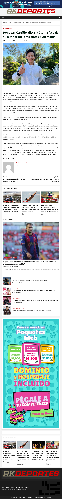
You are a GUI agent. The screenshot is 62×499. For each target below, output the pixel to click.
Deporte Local (10, 487)
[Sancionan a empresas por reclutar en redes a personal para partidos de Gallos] (12, 197)
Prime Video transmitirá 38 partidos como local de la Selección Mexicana (7, 310)
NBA (34, 447)
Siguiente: (45, 179)
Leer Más (7, 274)
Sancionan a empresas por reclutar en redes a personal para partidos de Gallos (11, 207)
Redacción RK (7, 40)
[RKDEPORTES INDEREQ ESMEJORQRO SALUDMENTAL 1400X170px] (31, 3)
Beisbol (44, 199)
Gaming (24, 489)
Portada (10, 28)
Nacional (5, 28)
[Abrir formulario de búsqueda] (59, 17)
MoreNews (40, 497)
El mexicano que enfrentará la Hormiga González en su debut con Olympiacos (7, 291)
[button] (3, 17)
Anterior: (14, 179)
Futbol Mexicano (8, 257)
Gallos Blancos (8, 201)
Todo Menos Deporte (15, 489)
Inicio (3, 487)
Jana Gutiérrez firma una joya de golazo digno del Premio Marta (7, 281)
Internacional (50, 199)
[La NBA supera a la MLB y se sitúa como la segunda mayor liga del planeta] (38, 445)
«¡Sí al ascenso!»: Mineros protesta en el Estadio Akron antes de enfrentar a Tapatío (7, 300)
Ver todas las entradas (23, 169)
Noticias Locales (19, 487)
